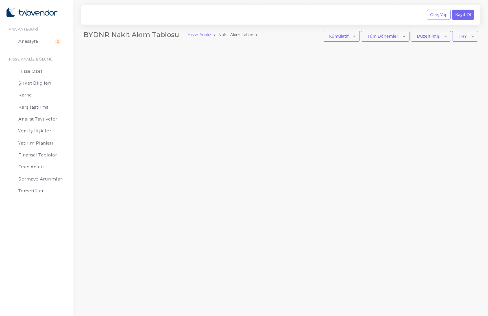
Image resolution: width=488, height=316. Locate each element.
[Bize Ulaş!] (90, 15)
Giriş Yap (439, 14)
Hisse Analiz (199, 34)
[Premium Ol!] (120, 15)
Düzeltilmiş (429, 36)
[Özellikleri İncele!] (110, 15)
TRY (463, 36)
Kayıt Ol (463, 14)
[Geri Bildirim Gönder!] (100, 15)
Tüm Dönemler (383, 36)
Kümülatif (339, 36)
